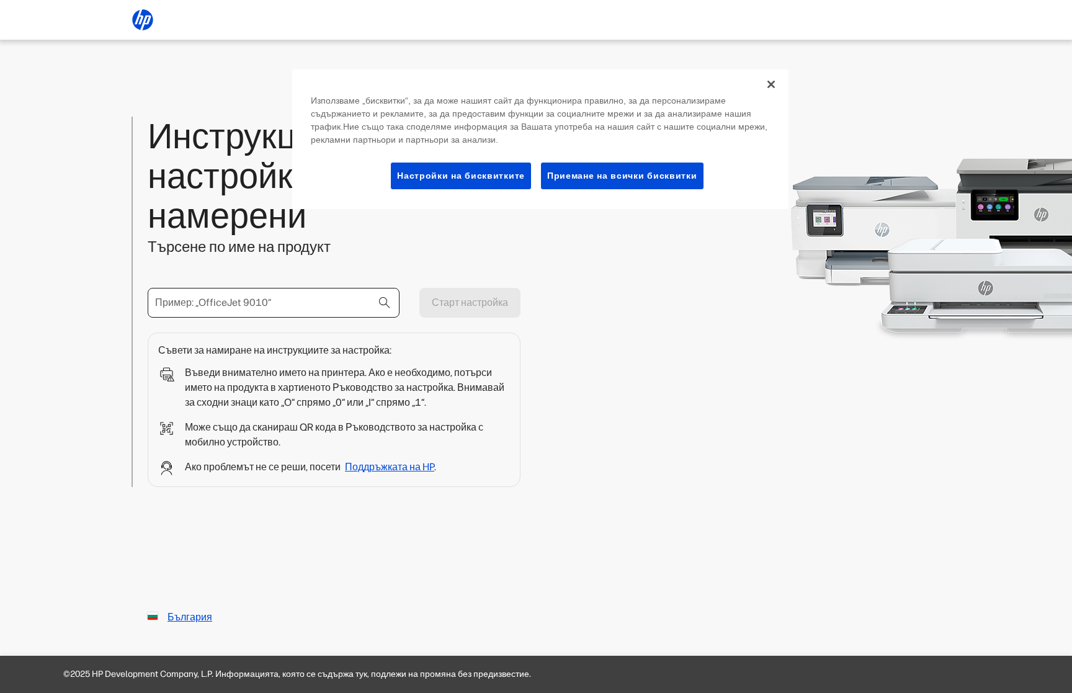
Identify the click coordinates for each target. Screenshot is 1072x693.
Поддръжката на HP (389, 467)
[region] (540, 139)
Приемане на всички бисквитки (622, 176)
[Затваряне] (771, 84)
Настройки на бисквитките (461, 176)
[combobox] (274, 303)
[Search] (385, 303)
